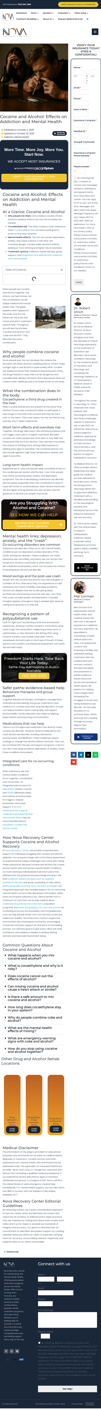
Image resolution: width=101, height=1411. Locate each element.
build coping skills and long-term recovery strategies (30, 885)
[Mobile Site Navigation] (95, 31)
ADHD (10, 792)
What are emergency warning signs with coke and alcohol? (32, 1039)
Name (78, 67)
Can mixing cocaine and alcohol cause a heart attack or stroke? (33, 987)
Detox (34, 13)
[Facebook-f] (6, 1351)
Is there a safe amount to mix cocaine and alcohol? (31, 998)
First (75, 76)
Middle (87, 79)
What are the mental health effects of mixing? (30, 1029)
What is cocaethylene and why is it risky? (35, 967)
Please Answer (82, 166)
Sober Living (80, 13)
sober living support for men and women (39, 907)
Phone (78, 98)
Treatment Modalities (26, 19)
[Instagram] (11, 1351)
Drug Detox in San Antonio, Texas (34, 1121)
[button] (87, 19)
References (13, 1251)
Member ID (80, 131)
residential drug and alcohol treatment (23, 903)
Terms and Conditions (89, 1404)
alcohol (31, 230)
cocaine (18, 230)
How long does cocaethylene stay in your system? (34, 1008)
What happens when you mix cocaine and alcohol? (31, 956)
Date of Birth (81, 109)
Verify (79, 282)
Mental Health (21, 137)
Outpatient (63, 13)
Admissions (21, 13)
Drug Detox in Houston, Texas (56, 1121)
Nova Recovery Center (17, 850)
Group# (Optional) (84, 142)
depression (8, 789)
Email (77, 87)
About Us (47, 19)
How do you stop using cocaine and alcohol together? (32, 1050)
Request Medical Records (70, 19)
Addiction (9, 137)
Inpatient (47, 13)
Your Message (46, 1310)
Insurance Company (85, 120)
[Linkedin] (17, 1351)
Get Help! (67, 1388)
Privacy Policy (77, 1404)
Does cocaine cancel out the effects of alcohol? (30, 977)
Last (92, 76)
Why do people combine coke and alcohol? (35, 1019)
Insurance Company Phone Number (84, 154)
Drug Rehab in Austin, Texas (12, 1121)
